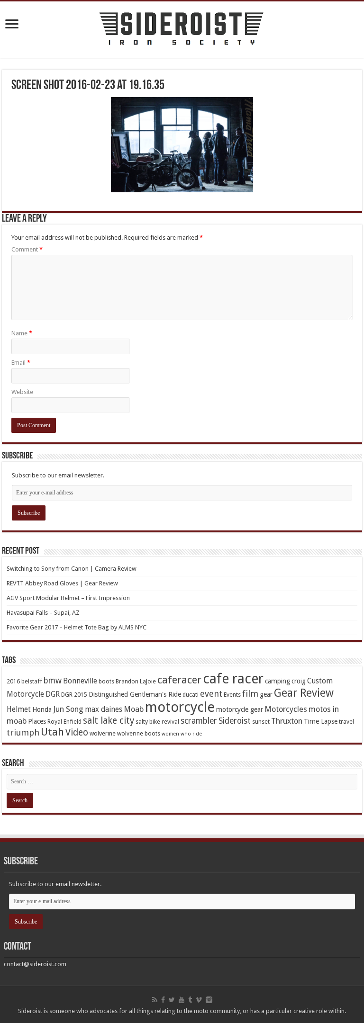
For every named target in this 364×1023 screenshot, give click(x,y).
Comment (27, 249)
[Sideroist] (182, 29)
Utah (52, 732)
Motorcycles (285, 709)
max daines (103, 709)
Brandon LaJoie (136, 681)
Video (76, 732)
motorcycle (180, 707)
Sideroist (234, 721)
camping (277, 681)
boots (106, 681)
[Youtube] (181, 999)
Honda (42, 709)
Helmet (19, 709)
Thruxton (286, 721)
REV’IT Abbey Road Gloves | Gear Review (62, 583)
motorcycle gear (239, 709)
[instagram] (209, 999)
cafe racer (233, 679)
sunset (261, 721)
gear (266, 694)
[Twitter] (172, 999)
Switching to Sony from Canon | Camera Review (71, 568)
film (250, 694)
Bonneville (80, 681)
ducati (190, 694)
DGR (53, 694)
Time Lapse (320, 721)
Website (22, 391)
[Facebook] (163, 999)
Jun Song (68, 709)
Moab (134, 709)
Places (37, 721)
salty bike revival (157, 721)
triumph (23, 732)
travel (346, 721)
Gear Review (304, 693)
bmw (53, 680)
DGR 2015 (74, 694)
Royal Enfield (64, 721)
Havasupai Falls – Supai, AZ (43, 612)
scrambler (199, 721)
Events (232, 694)
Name (21, 333)
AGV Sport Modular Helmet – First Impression (68, 597)
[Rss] (154, 999)
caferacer (179, 680)
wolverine (103, 733)
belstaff (31, 681)
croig (298, 681)
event (211, 694)
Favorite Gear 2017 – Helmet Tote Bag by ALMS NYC (76, 627)
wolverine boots (138, 733)
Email (20, 362)
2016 (13, 681)
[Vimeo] (199, 999)
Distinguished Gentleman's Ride (135, 694)
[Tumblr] (190, 999)
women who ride (182, 734)
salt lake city (108, 720)
